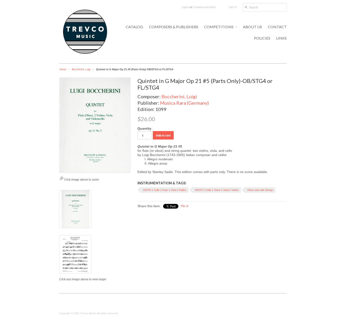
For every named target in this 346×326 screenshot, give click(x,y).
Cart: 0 (233, 7)
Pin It (184, 206)
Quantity (144, 128)
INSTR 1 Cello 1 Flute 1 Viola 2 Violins (164, 190)
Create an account (204, 7)
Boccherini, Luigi (81, 69)
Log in (185, 7)
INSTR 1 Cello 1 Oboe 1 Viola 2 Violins (217, 190)
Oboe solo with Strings (260, 190)
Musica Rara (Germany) (184, 103)
